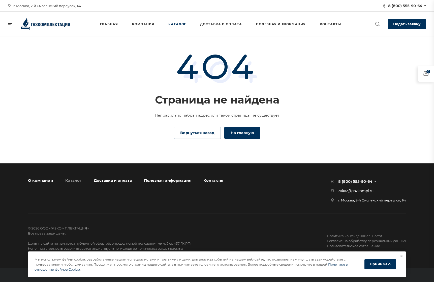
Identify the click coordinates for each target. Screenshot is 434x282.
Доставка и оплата (113, 180)
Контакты (213, 180)
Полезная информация (167, 180)
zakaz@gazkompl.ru (356, 191)
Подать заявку (407, 24)
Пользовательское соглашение (353, 246)
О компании (40, 180)
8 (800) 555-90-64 (405, 5)
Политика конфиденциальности (354, 236)
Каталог (73, 180)
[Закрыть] (401, 256)
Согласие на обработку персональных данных (366, 241)
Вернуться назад (197, 132)
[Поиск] (377, 24)
